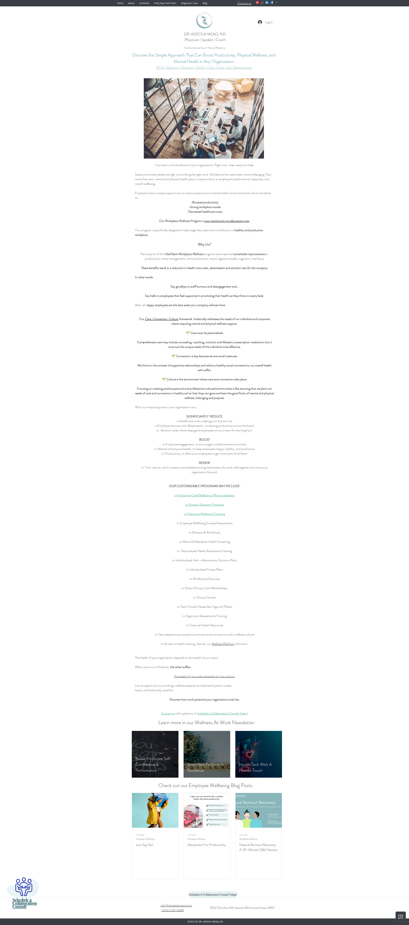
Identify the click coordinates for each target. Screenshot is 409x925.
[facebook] (271, 2)
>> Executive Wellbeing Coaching (204, 514)
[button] (276, 2)
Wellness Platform (223, 643)
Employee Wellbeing (145, 839)
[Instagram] (262, 2)
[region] (29, 893)
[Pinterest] (257, 2)
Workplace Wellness (197, 839)
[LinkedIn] (267, 2)
